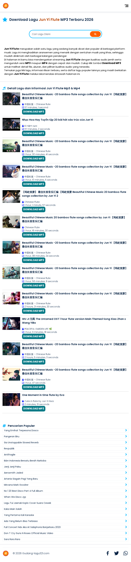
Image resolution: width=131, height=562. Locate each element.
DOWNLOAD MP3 (33, 111)
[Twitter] (115, 553)
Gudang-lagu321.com (35, 553)
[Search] (95, 34)
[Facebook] (106, 553)
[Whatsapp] (123, 553)
